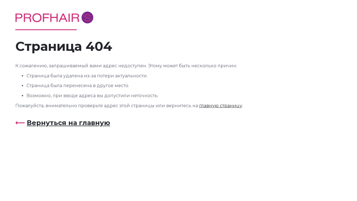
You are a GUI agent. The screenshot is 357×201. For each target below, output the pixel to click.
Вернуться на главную (68, 123)
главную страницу (220, 105)
